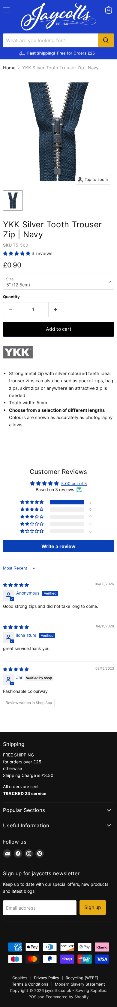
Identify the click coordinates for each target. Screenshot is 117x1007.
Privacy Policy (46, 977)
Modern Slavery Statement (80, 984)
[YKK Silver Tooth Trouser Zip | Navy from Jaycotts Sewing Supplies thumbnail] (12, 200)
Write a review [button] (58, 546)
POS (32, 996)
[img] (16, 584)
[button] (17, 253)
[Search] (106, 40)
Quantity (11, 297)
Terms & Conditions (30, 984)
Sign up (92, 907)
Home (9, 67)
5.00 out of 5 (74, 483)
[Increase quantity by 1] (56, 309)
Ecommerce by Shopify (67, 996)
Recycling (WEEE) (82, 977)
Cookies (19, 977)
